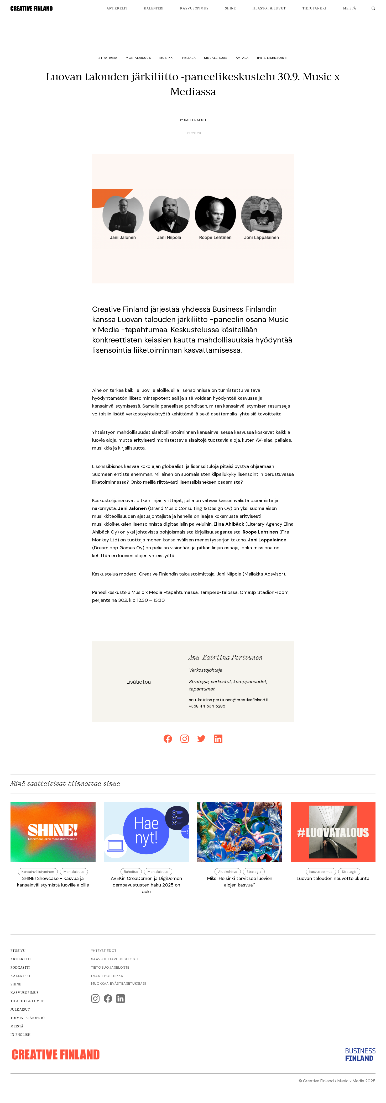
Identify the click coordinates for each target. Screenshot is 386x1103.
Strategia (107, 58)
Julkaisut (20, 1009)
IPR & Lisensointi (272, 58)
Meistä (17, 1026)
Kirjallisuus (215, 58)
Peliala (189, 58)
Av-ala (242, 58)
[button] (314, 8)
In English (21, 1035)
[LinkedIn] (218, 740)
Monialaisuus (138, 58)
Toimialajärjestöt (29, 1018)
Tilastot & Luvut (27, 1001)
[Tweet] (201, 740)
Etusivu (18, 951)
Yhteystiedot (104, 950)
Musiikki (166, 58)
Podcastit (20, 967)
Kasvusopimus (194, 8)
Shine (230, 8)
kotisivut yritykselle (303, 1087)
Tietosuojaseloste (110, 967)
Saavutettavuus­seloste (115, 959)
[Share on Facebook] (168, 740)
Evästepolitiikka (107, 976)
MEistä (349, 8)
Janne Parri (364, 1087)
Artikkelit (117, 8)
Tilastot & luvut (268, 8)
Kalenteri (154, 8)
